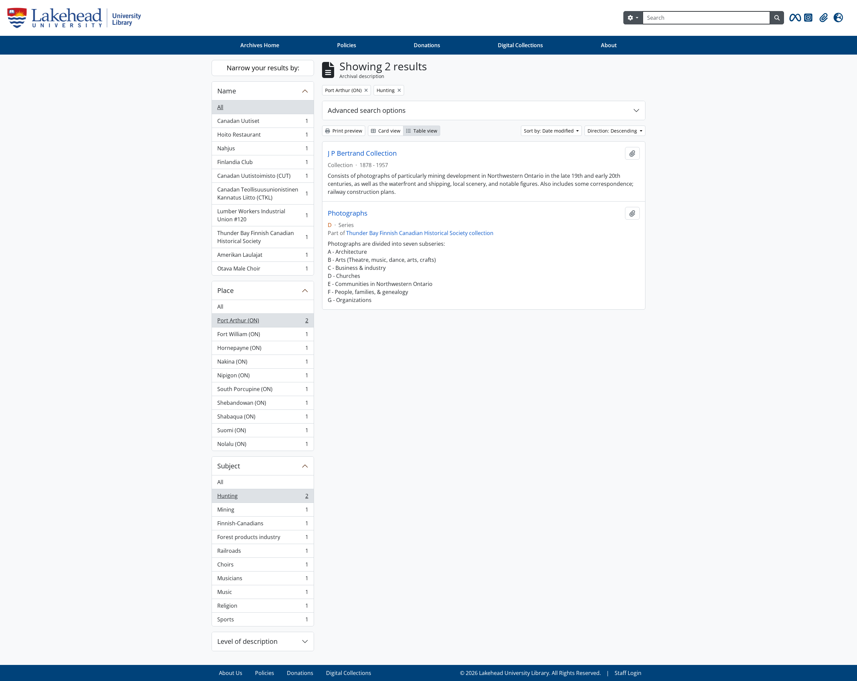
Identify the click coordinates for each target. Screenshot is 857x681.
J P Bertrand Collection (362, 153)
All (220, 107)
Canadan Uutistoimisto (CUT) (262, 177)
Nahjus (262, 150)
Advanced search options (367, 110)
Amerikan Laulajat (262, 256)
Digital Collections (520, 45)
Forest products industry (262, 538)
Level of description (247, 641)
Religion (262, 607)
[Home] (76, 18)
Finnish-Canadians (262, 525)
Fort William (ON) (262, 335)
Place (225, 290)
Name (226, 90)
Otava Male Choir (262, 270)
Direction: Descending (613, 131)
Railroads (262, 552)
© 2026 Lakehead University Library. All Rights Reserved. (530, 673)
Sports (262, 621)
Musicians (262, 580)
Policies (346, 45)
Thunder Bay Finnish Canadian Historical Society (262, 237)
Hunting (262, 497)
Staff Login (628, 673)
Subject (228, 465)
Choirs (262, 566)
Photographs (348, 213)
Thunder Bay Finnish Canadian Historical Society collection (419, 233)
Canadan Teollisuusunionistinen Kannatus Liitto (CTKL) (262, 193)
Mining (262, 511)
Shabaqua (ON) (262, 418)
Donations (427, 45)
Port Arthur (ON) (262, 322)
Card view (388, 131)
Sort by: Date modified (549, 131)
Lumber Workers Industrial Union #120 (262, 215)
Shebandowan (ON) (262, 404)
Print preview (346, 131)
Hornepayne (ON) (262, 349)
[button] (794, 17)
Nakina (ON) (262, 363)
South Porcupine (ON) (262, 390)
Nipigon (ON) (262, 377)
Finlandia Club (262, 163)
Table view (424, 131)
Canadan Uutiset (262, 122)
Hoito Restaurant (262, 136)
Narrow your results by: (263, 67)
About (609, 45)
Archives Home (259, 45)
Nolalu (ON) (262, 445)
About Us (230, 673)
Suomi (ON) (262, 432)
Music (262, 593)
